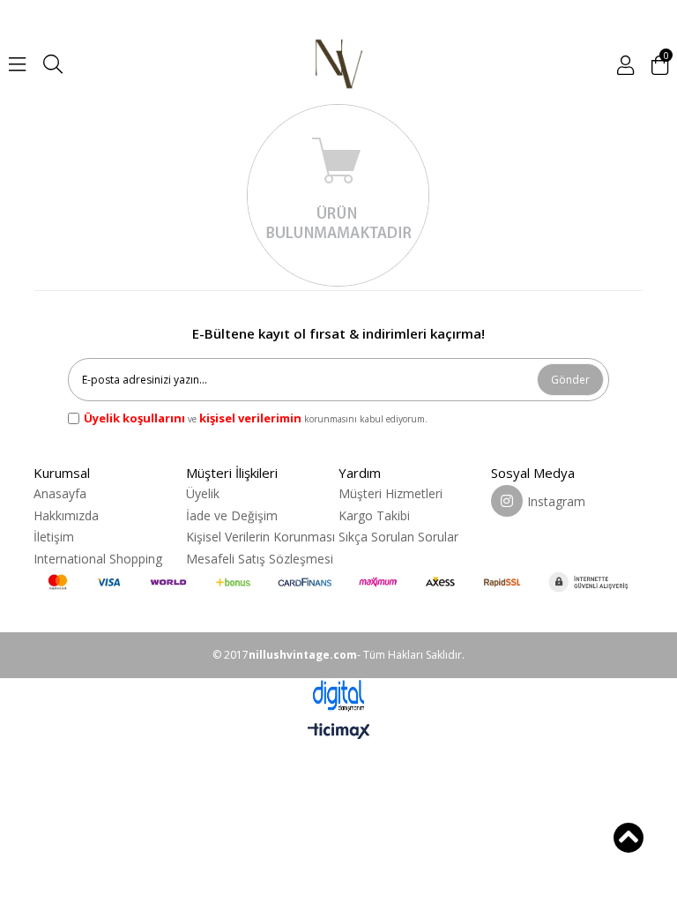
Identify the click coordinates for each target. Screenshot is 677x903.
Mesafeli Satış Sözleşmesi (259, 558)
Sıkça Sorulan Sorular (398, 536)
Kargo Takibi (374, 515)
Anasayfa (59, 493)
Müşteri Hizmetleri (390, 493)
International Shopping (97, 558)
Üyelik (202, 493)
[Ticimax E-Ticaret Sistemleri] (339, 732)
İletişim (53, 536)
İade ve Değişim (232, 515)
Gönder (570, 379)
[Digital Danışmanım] (338, 696)
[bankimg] (338, 581)
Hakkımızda (66, 515)
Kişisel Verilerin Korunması (260, 536)
